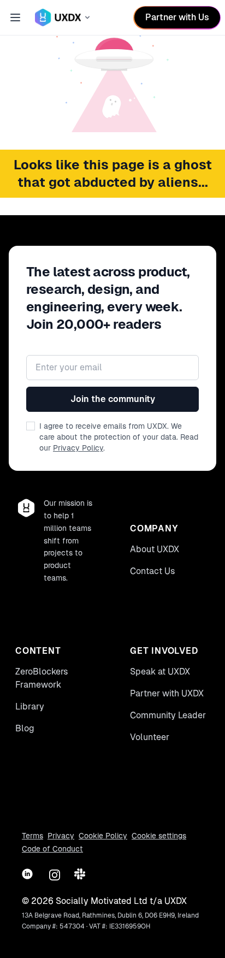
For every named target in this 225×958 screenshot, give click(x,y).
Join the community (112, 399)
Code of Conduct (52, 848)
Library (29, 706)
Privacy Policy (78, 447)
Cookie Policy (103, 835)
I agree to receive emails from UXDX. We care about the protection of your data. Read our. (118, 437)
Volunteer (149, 737)
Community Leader (168, 715)
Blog (24, 728)
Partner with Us (177, 17)
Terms (32, 835)
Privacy (61, 835)
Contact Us (152, 571)
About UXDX (154, 549)
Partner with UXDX (167, 693)
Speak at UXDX (160, 671)
